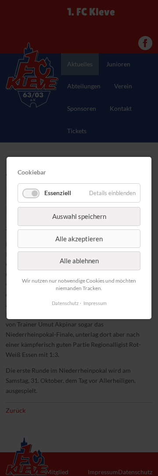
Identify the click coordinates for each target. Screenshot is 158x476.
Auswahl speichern (79, 217)
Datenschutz (65, 303)
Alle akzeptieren (79, 239)
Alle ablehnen (79, 261)
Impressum (95, 303)
